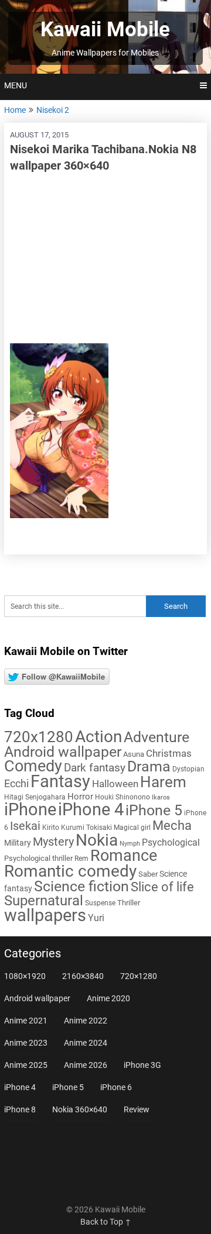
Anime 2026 (85, 1065)
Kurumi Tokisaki (86, 827)
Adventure (156, 737)
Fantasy (60, 781)
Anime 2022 (85, 1020)
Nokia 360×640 (79, 1109)
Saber (148, 874)
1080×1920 (25, 976)
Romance (123, 855)
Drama (149, 766)
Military (17, 842)
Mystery (53, 842)
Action (98, 736)
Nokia (97, 840)
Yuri (96, 917)
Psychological (171, 842)
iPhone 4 (91, 809)
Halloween (115, 784)
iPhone (30, 809)
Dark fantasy (94, 767)
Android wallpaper (62, 751)
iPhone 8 (20, 1109)
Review (136, 1109)
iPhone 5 (153, 810)
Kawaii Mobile (105, 30)
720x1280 (38, 737)
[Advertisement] (105, 258)
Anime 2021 (25, 1020)
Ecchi (16, 783)
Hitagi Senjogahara (35, 797)
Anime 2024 (85, 1042)
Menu (15, 85)
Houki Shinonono (122, 797)
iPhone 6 (116, 1087)
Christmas (169, 753)
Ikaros (161, 797)
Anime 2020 (108, 998)
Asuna (133, 754)
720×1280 (138, 976)
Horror (80, 796)
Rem (81, 858)
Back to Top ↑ (105, 1221)
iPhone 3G (142, 1065)
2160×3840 (83, 976)
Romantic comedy (70, 871)
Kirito (50, 827)
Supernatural (43, 900)
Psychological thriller (38, 858)
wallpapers (45, 915)
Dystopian (188, 769)
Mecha (172, 825)
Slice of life (162, 887)
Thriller (128, 902)
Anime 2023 (25, 1042)
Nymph (130, 843)
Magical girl (132, 827)
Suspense (100, 903)
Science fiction (81, 886)
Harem (163, 782)
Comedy (33, 766)
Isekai (25, 826)
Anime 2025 (25, 1065)
